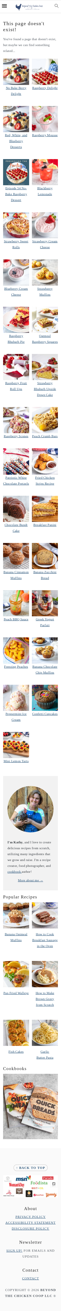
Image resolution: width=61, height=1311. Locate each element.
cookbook (14, 871)
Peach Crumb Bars (45, 436)
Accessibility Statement (30, 1222)
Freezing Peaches (16, 666)
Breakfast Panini (44, 525)
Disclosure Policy (30, 1228)
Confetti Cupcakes (45, 714)
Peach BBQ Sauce (16, 619)
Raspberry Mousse (45, 135)
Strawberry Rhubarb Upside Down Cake (45, 389)
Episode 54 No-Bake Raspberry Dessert (16, 194)
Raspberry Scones (16, 436)
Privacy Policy (30, 1217)
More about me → (30, 880)
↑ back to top (30, 1168)
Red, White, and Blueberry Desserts (16, 141)
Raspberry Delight (45, 88)
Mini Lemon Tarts (16, 761)
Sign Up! (14, 1250)
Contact (30, 1278)
